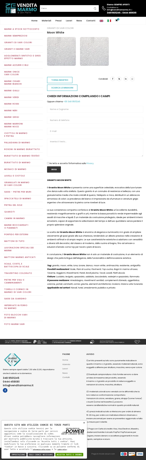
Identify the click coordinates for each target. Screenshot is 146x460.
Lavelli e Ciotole (14, 175)
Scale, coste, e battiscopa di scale (16, 265)
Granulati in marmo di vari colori (17, 184)
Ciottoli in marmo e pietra (16, 134)
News (79, 20)
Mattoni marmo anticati (20, 257)
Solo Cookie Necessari (41, 454)
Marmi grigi (11, 117)
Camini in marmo (14, 218)
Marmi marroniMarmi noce (13, 125)
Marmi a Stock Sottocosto (21, 29)
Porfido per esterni (16, 234)
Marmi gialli (11, 90)
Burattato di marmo (17, 162)
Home (34, 20)
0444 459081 (129, 12)
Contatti (90, 20)
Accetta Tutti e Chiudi (69, 454)
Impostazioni (18, 454)
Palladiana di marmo (17, 142)
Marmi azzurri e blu (16, 65)
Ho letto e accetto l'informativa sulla (71, 163)
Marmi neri (10, 110)
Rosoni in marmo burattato (22, 149)
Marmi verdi (11, 97)
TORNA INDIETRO (59, 80)
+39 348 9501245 (71, 101)
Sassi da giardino (15, 298)
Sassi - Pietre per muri (17, 191)
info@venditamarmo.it (18, 385)
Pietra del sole (13, 205)
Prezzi (58, 20)
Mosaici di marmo (15, 169)
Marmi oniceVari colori (12, 73)
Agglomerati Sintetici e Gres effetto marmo (22, 57)
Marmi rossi (11, 103)
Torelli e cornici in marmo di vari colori (17, 291)
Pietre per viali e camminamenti (14, 281)
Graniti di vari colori (18, 42)
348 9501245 (113, 12)
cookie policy (62, 449)
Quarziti (9, 211)
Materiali (46, 20)
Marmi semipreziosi (15, 35)
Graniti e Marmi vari (17, 49)
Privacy (90, 163)
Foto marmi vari (14, 324)
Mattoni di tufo (14, 241)
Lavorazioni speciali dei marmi (19, 249)
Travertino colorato (18, 273)
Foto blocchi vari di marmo (16, 316)
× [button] (84, 422)
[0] (116, 21)
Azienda (66, 364)
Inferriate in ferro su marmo (16, 307)
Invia (54, 169)
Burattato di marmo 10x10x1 (22, 155)
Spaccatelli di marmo (17, 198)
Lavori (69, 20)
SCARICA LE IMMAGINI (62, 87)
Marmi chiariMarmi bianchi (13, 82)
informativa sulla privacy (42, 449)
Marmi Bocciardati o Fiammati (16, 226)
